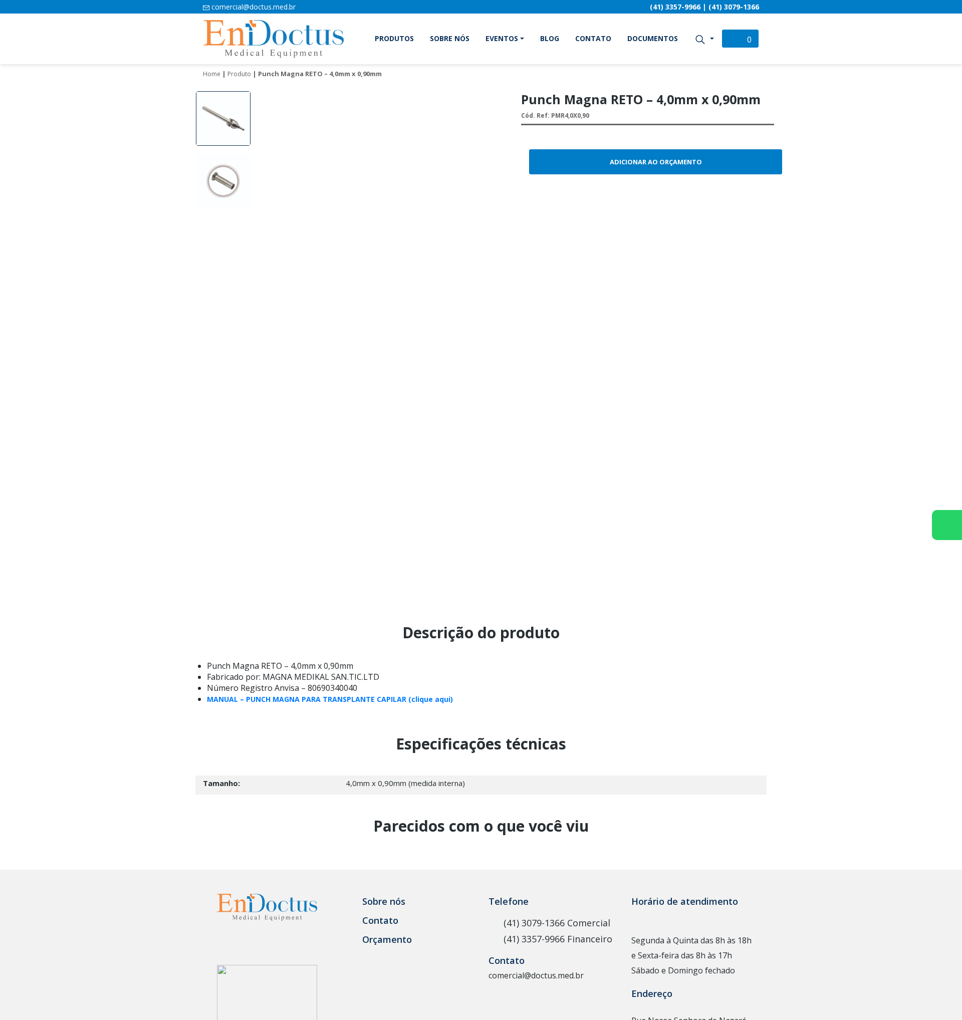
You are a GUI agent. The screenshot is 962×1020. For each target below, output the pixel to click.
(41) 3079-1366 (733, 7)
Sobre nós (449, 38)
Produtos (394, 38)
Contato (593, 38)
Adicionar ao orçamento (656, 161)
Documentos (652, 38)
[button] (704, 39)
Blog (549, 38)
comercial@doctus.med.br (252, 7)
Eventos (502, 38)
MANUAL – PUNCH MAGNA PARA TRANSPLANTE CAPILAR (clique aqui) (330, 699)
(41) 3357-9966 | (679, 7)
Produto (239, 74)
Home (211, 74)
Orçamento (387, 939)
